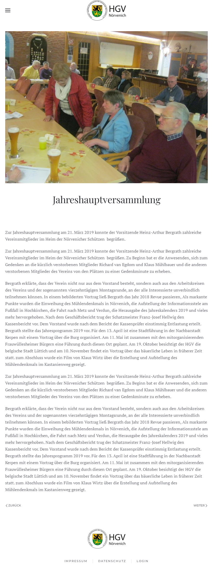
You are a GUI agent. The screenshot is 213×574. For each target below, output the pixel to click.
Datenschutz (112, 561)
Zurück (14, 505)
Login (143, 561)
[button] (7, 10)
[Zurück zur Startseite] (106, 10)
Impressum (76, 561)
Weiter (199, 505)
